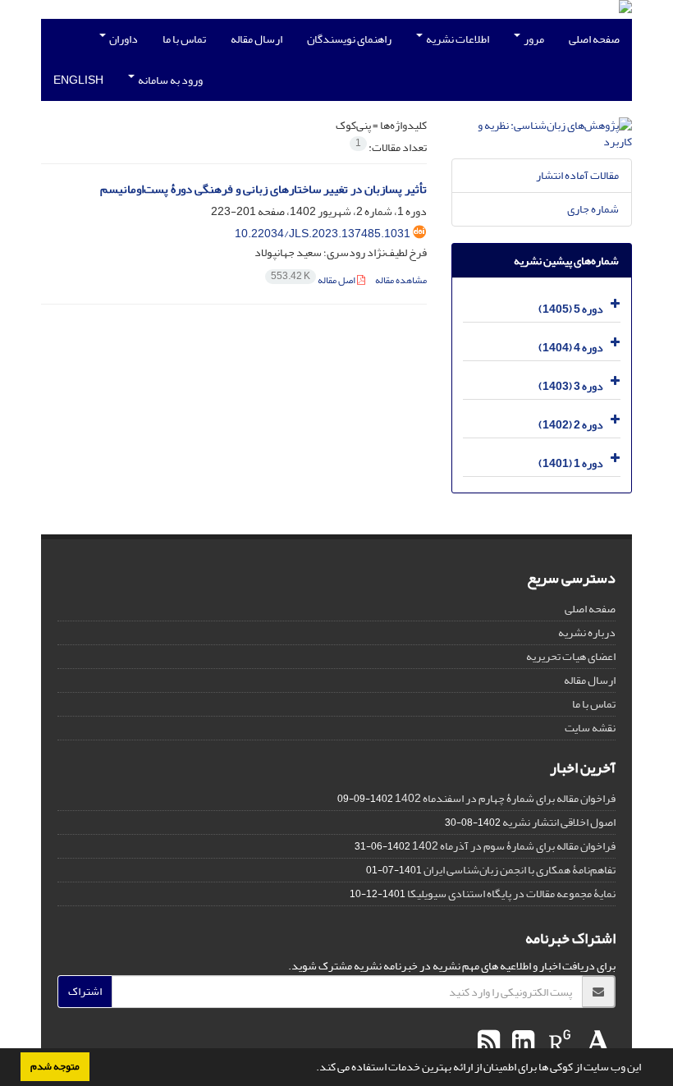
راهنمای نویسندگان (349, 39)
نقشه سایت (590, 728)
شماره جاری (593, 209)
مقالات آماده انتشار (577, 175)
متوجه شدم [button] (55, 1066)
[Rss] (489, 1042)
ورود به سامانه (169, 80)
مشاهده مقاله (401, 280)
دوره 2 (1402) (570, 425)
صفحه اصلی (594, 39)
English (78, 80)
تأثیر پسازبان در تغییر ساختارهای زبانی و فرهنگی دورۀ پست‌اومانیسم (263, 189)
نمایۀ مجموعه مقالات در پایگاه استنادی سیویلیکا (511, 893)
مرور (533, 39)
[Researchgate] (557, 1042)
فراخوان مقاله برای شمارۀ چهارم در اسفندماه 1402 (505, 798)
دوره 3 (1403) (570, 386)
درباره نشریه (587, 632)
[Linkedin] (521, 1042)
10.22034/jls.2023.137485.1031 (322, 233)
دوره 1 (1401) (570, 463)
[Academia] (596, 1042)
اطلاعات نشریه (456, 39)
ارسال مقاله (256, 39)
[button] (311, 1068)
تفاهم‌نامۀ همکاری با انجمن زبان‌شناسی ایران (519, 870)
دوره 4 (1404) (570, 348)
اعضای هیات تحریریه (571, 656)
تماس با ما (184, 39)
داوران (123, 39)
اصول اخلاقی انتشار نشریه (559, 822)
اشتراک (85, 991)
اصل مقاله (314, 280)
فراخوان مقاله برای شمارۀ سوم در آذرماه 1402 (514, 846)
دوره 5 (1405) (570, 309)
